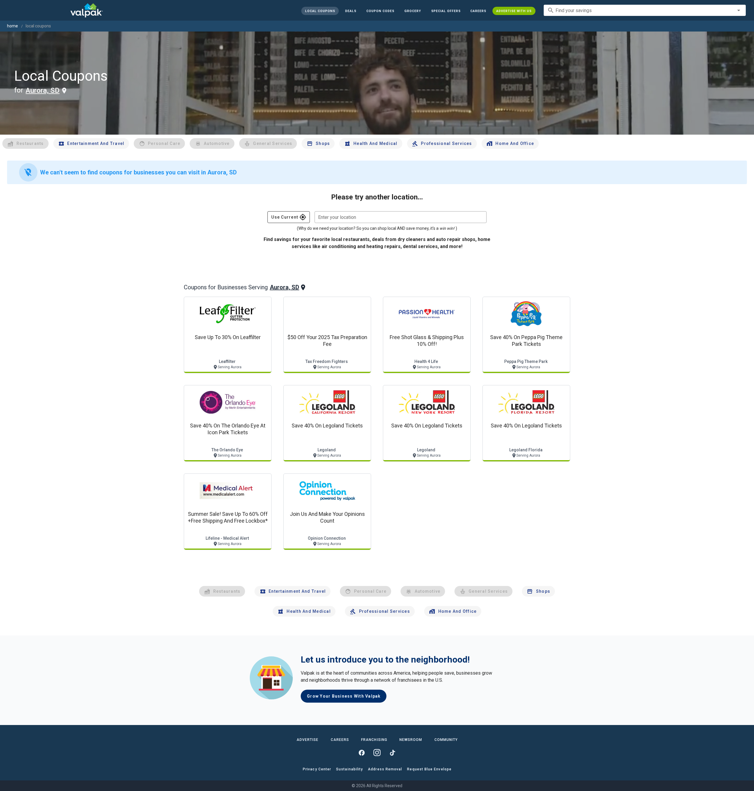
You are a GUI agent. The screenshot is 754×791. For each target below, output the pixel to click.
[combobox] (645, 10)
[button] (445, 11)
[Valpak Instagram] (377, 752)
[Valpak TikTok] (392, 752)
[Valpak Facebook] (361, 752)
